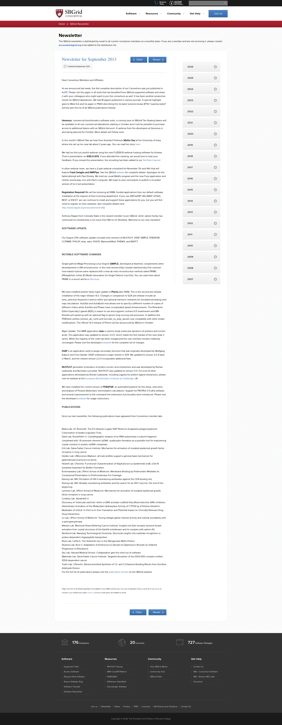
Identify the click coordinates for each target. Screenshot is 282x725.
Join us (218, 13)
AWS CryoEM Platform (117, 672)
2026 (190, 66)
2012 (190, 223)
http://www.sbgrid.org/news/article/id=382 (83, 207)
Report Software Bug (73, 682)
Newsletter (106, 706)
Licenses (146, 706)
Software (131, 13)
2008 (190, 268)
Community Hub (157, 672)
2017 (190, 167)
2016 (190, 178)
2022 (190, 111)
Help (195, 13)
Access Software (71, 672)
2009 (190, 257)
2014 (190, 201)
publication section (118, 572)
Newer (157, 59)
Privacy (127, 706)
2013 (190, 212)
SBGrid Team (156, 677)
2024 (190, 89)
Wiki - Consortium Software (205, 672)
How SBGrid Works (158, 667)
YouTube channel (151, 160)
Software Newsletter (73, 692)
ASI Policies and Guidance (165, 706)
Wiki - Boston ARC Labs (204, 677)
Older (139, 59)
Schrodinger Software (117, 687)
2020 (190, 134)
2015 (190, 189)
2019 (190, 145)
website (120, 172)
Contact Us (198, 667)
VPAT (136, 706)
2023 (190, 100)
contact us (90, 593)
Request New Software (74, 677)
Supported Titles (71, 667)
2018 (190, 156)
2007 (190, 279)
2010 (190, 245)
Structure (94, 279)
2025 (190, 78)
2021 (190, 122)
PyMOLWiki (112, 677)
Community (174, 13)
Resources (152, 13)
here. (138, 144)
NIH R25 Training (114, 667)
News (117, 706)
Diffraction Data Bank (116, 682)
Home (62, 24)
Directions (198, 682)
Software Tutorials (72, 687)
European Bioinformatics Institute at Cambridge (109, 378)
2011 (189, 234)
